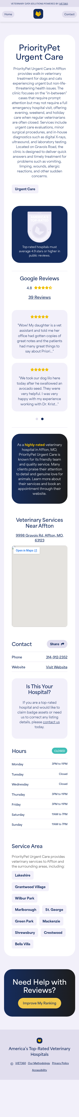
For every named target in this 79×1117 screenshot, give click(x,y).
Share (54, 644)
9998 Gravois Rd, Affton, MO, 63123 (39, 537)
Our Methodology (39, 1063)
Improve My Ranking (39, 1002)
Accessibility (39, 1070)
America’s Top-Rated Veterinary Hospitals (39, 1051)
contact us (51, 721)
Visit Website (56, 666)
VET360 (63, 3)
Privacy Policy (60, 1063)
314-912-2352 (56, 656)
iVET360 (20, 1063)
